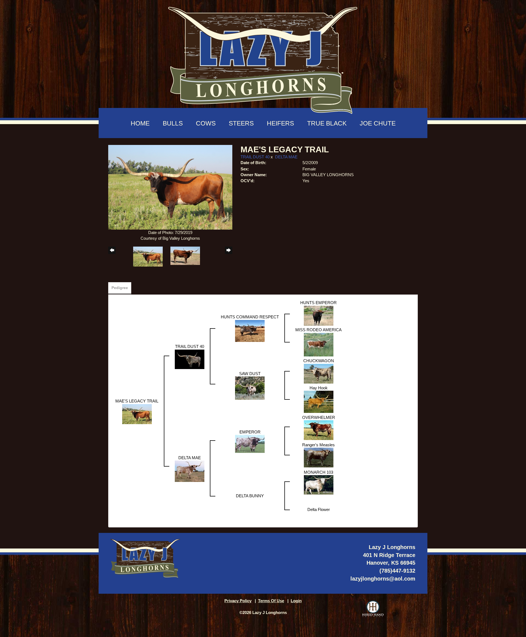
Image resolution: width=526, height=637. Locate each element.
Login (296, 600)
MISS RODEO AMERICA (318, 329)
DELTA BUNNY (250, 495)
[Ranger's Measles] (318, 457)
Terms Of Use (271, 600)
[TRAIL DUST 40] (189, 358)
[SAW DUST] (250, 387)
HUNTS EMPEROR (318, 302)
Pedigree (120, 287)
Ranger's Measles (318, 444)
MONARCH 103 (318, 472)
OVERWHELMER (318, 417)
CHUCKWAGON (318, 360)
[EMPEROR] (250, 443)
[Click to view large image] (170, 186)
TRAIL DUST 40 (255, 157)
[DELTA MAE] (189, 471)
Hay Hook (319, 387)
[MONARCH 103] (318, 484)
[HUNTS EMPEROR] (318, 315)
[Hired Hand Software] (373, 609)
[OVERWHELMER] (318, 429)
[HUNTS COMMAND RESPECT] (250, 330)
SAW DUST (250, 373)
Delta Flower (318, 509)
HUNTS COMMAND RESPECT (250, 317)
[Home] (263, 57)
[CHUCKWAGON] (318, 373)
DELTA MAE (286, 157)
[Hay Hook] (318, 401)
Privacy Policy (237, 600)
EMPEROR (250, 432)
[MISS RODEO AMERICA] (318, 344)
